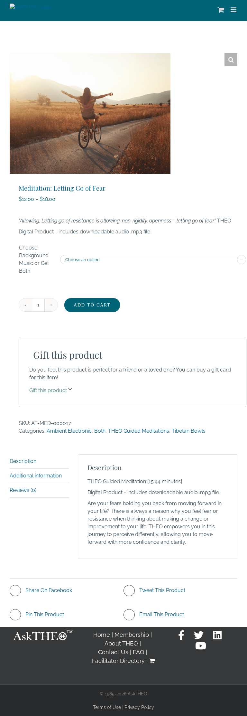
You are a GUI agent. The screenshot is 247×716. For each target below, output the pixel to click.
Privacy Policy (139, 707)
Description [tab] (23, 461)
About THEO (121, 643)
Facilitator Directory (118, 660)
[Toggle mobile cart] (221, 9)
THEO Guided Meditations (138, 431)
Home (101, 634)
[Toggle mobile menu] (234, 9)
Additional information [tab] (36, 476)
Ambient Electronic (69, 431)
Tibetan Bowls (189, 431)
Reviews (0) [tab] (23, 490)
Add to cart (92, 305)
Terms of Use (107, 707)
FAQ (138, 652)
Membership (131, 634)
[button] (230, 59)
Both (99, 431)
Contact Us (113, 652)
